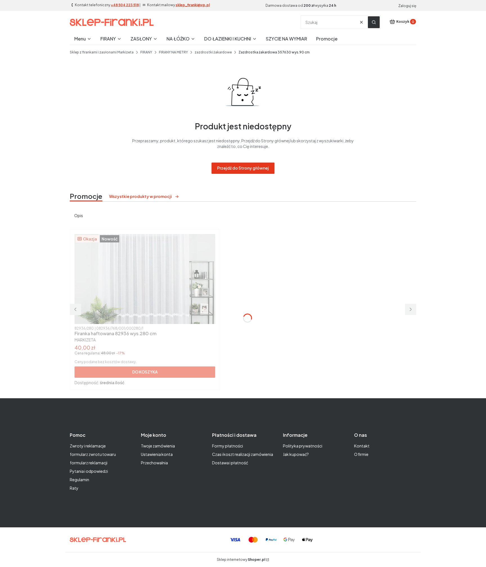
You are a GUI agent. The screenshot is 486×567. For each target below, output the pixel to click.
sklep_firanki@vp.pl (193, 5)
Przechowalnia (154, 462)
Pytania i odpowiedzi (89, 471)
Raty (74, 487)
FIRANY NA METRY (173, 52)
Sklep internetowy (241, 559)
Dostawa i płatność (230, 462)
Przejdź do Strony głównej (243, 167)
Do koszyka (145, 371)
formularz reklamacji (88, 462)
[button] (374, 22)
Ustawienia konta (157, 454)
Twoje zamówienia (158, 445)
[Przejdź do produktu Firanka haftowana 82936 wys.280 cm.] (145, 279)
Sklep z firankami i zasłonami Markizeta (102, 52)
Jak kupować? (296, 454)
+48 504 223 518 (125, 5)
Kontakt (362, 445)
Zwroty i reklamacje (88, 445)
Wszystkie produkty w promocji (140, 196)
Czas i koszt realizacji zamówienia (242, 454)
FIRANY (146, 52)
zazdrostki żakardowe (213, 52)
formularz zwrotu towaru (93, 454)
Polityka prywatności (302, 445)
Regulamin (79, 479)
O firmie (361, 454)
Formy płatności (227, 445)
